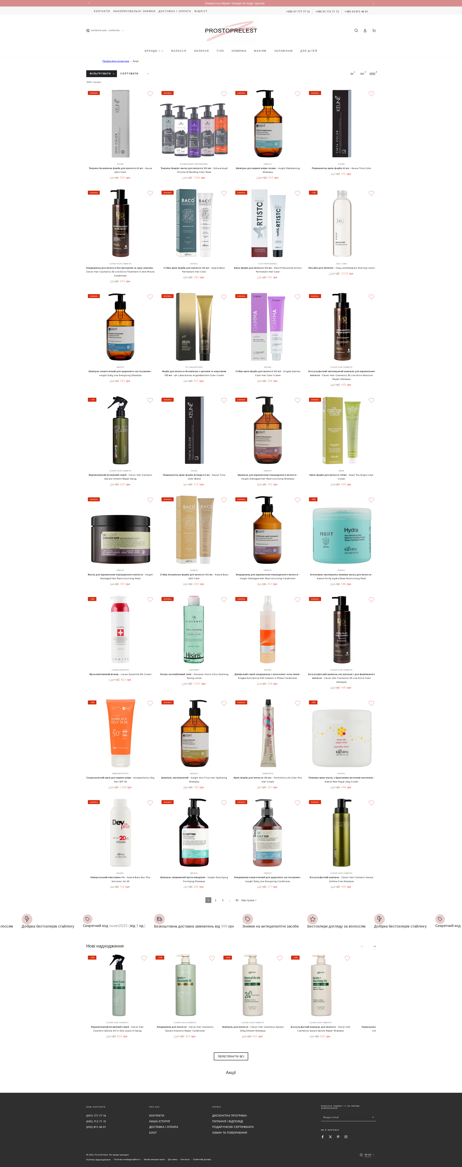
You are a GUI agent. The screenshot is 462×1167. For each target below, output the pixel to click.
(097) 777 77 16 (96, 1115)
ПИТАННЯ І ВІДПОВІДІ (227, 1121)
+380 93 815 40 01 (356, 11)
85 (237, 900)
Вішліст (201, 11)
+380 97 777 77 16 (298, 11)
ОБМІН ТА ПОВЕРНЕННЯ (229, 1132)
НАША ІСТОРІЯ (159, 1121)
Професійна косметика (116, 61)
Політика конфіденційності (127, 1159)
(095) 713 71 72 (96, 1121)
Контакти (102, 11)
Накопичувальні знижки (134, 11)
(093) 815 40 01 (96, 1127)
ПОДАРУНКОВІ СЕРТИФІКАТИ (233, 1127)
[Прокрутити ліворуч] (89, 3)
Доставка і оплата (175, 11)
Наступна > (249, 900)
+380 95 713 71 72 (327, 11)
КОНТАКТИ (156, 1115)
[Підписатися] (374, 1117)
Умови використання (154, 1159)
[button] (356, 30)
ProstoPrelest (101, 1154)
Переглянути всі (231, 1056)
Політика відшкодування (98, 1159)
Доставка (172, 1159)
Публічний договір (202, 1159)
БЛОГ (153, 1132)
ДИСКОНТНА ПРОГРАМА (229, 1115)
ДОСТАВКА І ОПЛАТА (163, 1127)
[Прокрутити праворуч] (373, 3)
